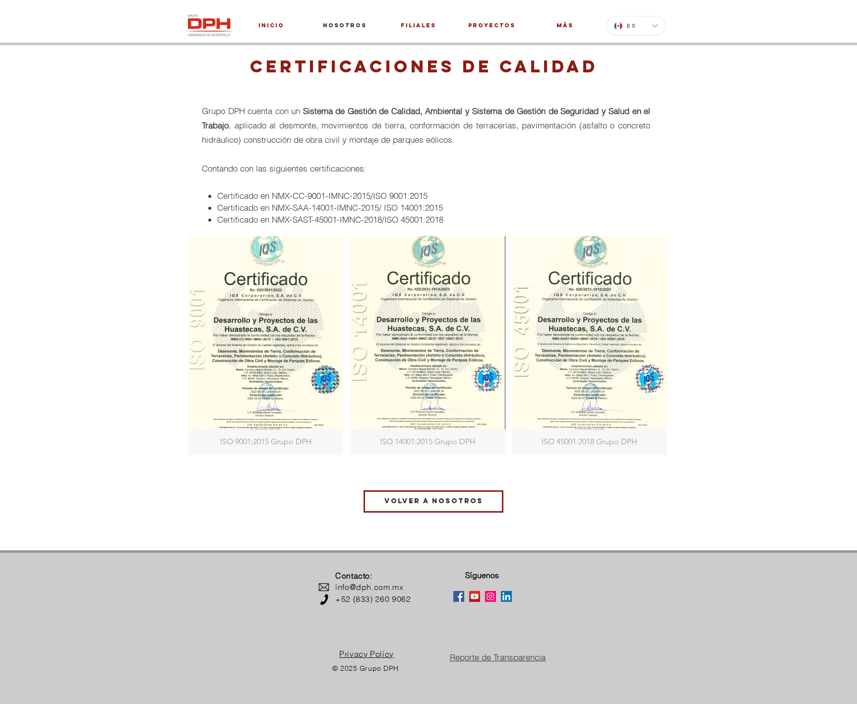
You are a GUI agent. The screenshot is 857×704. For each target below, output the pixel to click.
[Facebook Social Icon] (458, 596)
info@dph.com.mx (369, 587)
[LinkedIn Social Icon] (506, 596)
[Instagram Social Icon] (490, 596)
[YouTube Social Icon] (474, 596)
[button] (265, 345)
